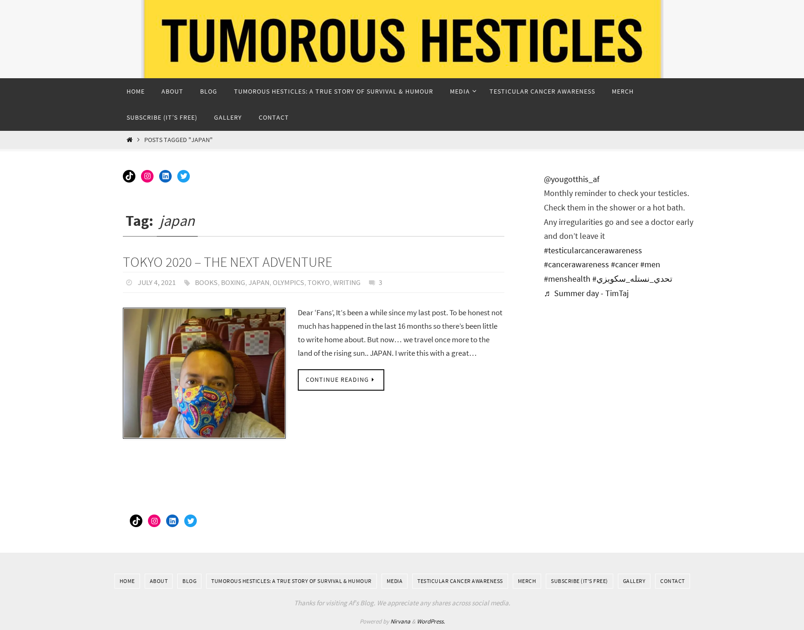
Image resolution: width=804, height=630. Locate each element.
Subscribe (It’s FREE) (579, 580)
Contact (672, 580)
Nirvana (400, 621)
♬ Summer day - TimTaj (586, 293)
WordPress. (431, 621)
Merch (527, 580)
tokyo (319, 282)
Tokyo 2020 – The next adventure (227, 262)
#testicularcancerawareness (593, 250)
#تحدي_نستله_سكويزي (632, 278)
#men (650, 264)
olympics (288, 282)
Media (395, 580)
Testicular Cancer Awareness (460, 580)
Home (127, 580)
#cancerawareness (576, 264)
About (159, 580)
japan (258, 282)
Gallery (634, 580)
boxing (233, 282)
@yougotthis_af (571, 179)
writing (347, 282)
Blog (189, 580)
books (206, 282)
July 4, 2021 (157, 282)
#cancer (624, 264)
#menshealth (567, 278)
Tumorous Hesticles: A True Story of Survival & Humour (291, 580)
